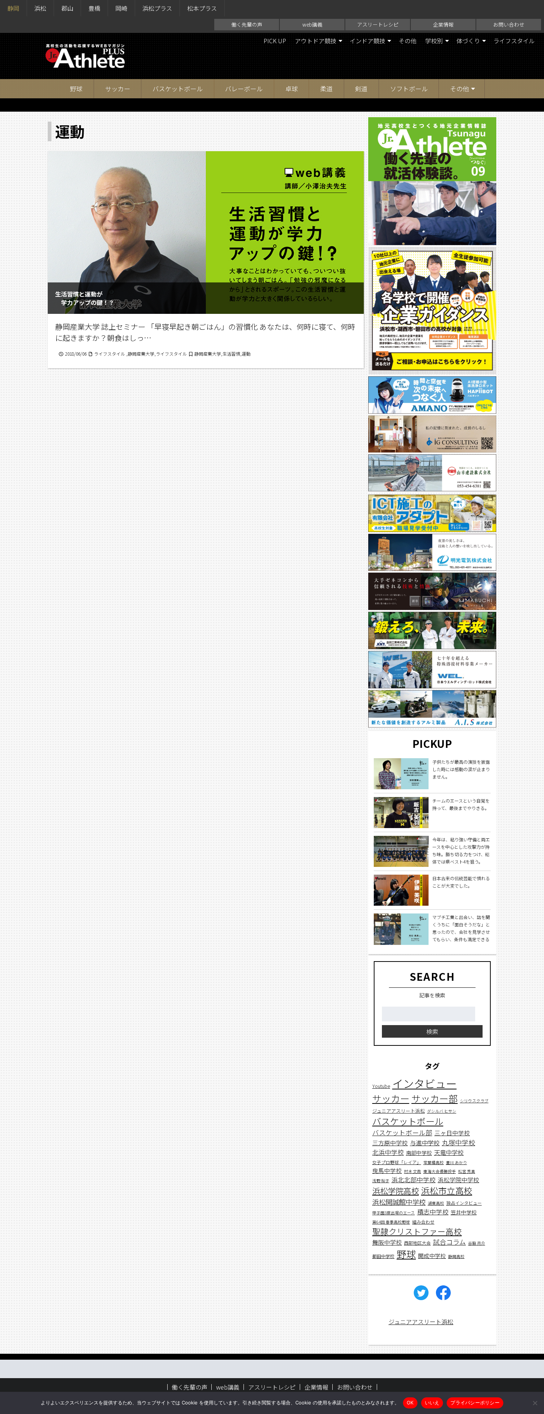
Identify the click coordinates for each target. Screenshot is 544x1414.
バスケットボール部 (402, 1132)
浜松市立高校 (446, 1190)
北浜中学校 (388, 1152)
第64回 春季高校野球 (391, 1222)
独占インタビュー (464, 1203)
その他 (407, 40)
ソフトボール (409, 88)
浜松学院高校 (395, 1190)
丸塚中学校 (458, 1142)
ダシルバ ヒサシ (441, 1111)
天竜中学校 (449, 1152)
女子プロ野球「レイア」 (396, 1162)
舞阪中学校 (387, 1242)
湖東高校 (436, 1203)
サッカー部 (435, 1098)
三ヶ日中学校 (452, 1133)
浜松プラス (157, 8)
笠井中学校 (464, 1212)
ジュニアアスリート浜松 (398, 1110)
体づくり (468, 40)
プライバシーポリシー (475, 1402)
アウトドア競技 (315, 40)
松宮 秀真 (466, 1171)
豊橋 (94, 8)
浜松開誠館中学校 (399, 1202)
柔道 (326, 88)
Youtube (381, 1086)
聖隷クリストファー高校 (417, 1231)
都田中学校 (383, 1256)
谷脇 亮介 (476, 1243)
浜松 (40, 8)
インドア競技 (367, 40)
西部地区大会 (417, 1243)
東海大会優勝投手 (439, 1171)
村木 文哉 (412, 1171)
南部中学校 (419, 1153)
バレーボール (244, 88)
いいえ (432, 1402)
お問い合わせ (508, 24)
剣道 (361, 88)
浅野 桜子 (380, 1181)
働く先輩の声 (246, 24)
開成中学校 (432, 1256)
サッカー (117, 88)
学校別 (434, 40)
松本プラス (202, 8)
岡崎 (121, 8)
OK (410, 1402)
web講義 (312, 24)
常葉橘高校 (433, 1162)
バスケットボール (177, 88)
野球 (76, 88)
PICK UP (274, 40)
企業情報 (443, 24)
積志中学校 (433, 1212)
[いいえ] (534, 1403)
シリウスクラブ (474, 1101)
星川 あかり (456, 1162)
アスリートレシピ (378, 24)
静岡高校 (456, 1256)
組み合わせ (423, 1221)
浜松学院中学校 (458, 1180)
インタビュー (424, 1083)
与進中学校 (425, 1143)
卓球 (291, 88)
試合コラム (449, 1242)
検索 (432, 1031)
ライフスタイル (514, 40)
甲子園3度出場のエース (393, 1213)
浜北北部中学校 (414, 1179)
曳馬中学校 (387, 1170)
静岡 (13, 8)
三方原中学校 (390, 1143)
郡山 (67, 8)
